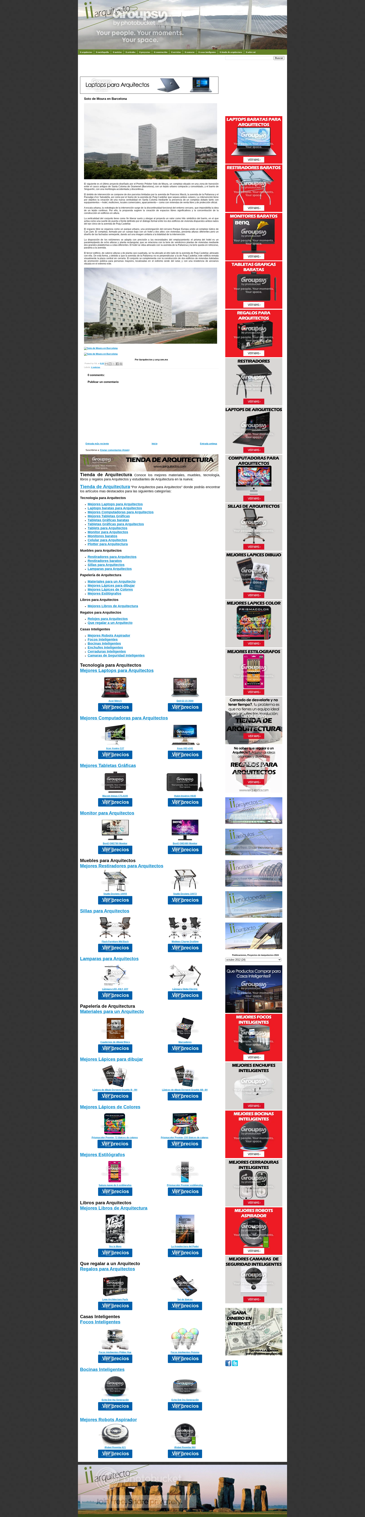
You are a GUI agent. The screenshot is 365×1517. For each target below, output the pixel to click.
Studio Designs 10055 (115, 894)
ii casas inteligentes (207, 52)
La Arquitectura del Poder (185, 1246)
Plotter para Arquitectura (108, 544)
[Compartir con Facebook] (117, 364)
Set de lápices (185, 1299)
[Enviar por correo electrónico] (106, 364)
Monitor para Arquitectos (108, 532)
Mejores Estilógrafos (104, 593)
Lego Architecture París (115, 1299)
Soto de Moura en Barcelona (105, 99)
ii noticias (117, 52)
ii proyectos (144, 52)
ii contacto (189, 52)
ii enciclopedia (102, 52)
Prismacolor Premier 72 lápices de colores (115, 1137)
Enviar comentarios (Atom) (114, 450)
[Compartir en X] (114, 364)
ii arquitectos (86, 52)
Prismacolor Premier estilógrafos (185, 1185)
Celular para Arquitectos (107, 540)
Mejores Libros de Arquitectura (113, 606)
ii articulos (130, 52)
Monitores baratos (102, 536)
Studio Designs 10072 (185, 894)
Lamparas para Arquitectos (110, 569)
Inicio (154, 443)
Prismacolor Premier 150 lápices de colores (184, 1137)
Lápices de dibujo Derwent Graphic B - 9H (114, 1090)
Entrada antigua (208, 443)
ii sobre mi (251, 52)
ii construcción (160, 52)
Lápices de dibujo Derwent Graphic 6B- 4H (185, 1090)
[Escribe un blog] (110, 364)
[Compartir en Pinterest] (121, 364)
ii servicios (176, 52)
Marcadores (185, 1042)
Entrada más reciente (97, 443)
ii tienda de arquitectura (231, 52)
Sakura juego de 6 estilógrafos (115, 1185)
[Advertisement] (149, 67)
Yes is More (115, 1246)
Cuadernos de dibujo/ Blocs (115, 1042)
